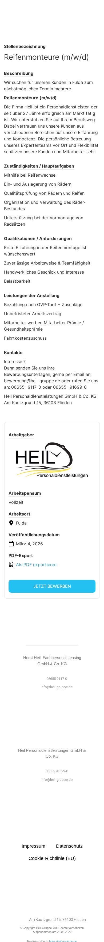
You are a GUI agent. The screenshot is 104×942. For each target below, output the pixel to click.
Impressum (33, 846)
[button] (52, 14)
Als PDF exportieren (36, 564)
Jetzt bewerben (52, 586)
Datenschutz (69, 846)
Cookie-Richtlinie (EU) (52, 858)
